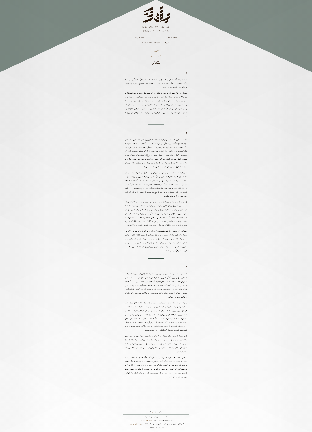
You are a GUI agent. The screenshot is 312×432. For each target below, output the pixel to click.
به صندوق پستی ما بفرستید (134, 424)
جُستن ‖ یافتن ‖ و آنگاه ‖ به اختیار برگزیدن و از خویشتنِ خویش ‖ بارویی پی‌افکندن (156, 29)
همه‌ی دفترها (172, 37)
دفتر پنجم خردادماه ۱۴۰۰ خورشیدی (156, 42)
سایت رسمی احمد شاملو (148, 420)
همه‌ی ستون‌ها (139, 37)
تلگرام (153, 412)
